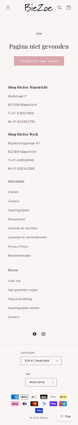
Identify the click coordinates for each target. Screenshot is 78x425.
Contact (13, 201)
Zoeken (13, 192)
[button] (8, 7)
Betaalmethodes (19, 255)
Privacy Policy (18, 246)
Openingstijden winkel (23, 308)
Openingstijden (18, 210)
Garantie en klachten (22, 228)
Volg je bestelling (20, 299)
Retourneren (16, 219)
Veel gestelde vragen (23, 289)
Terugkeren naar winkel (39, 61)
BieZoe (44, 417)
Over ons (14, 280)
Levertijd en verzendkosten (27, 237)
